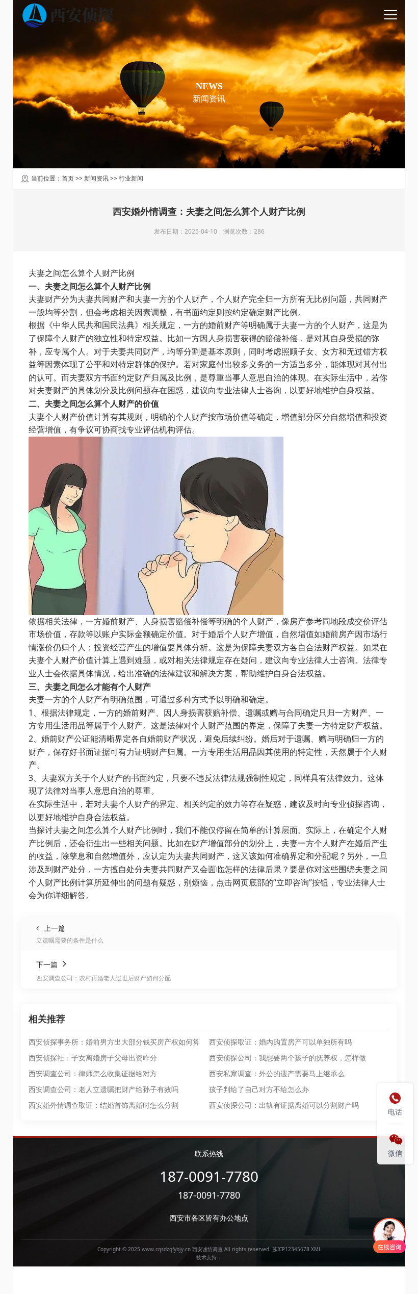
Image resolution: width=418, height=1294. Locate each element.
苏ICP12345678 (290, 1249)
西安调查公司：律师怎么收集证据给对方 (93, 1073)
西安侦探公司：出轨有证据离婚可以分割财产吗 (284, 1105)
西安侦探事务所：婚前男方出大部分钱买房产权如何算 (114, 1042)
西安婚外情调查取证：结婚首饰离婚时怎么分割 (103, 1105)
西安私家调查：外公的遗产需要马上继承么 (277, 1073)
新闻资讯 (96, 178)
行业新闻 (131, 178)
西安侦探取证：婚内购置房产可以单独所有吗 (280, 1042)
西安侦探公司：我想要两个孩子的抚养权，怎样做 (287, 1057)
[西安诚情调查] (70, 15)
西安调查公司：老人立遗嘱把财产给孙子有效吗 (103, 1089)
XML (316, 1249)
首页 (68, 178)
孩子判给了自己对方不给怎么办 (259, 1089)
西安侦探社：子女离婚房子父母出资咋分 (93, 1057)
